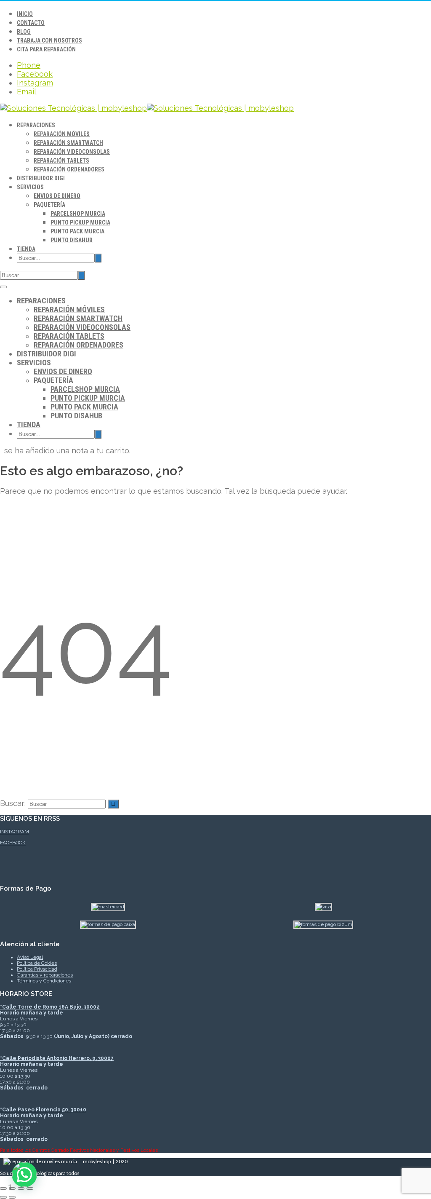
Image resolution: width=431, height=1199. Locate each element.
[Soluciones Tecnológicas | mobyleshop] (147, 108)
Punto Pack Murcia (77, 231)
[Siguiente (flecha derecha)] (12, 1197)
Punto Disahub (72, 240)
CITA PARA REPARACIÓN (46, 49)
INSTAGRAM (14, 832)
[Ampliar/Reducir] (3, 1188)
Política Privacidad (37, 969)
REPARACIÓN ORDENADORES (69, 169)
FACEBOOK (13, 843)
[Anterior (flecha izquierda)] (3, 1197)
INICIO (25, 14)
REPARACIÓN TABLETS (61, 160)
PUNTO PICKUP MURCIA (80, 222)
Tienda (26, 249)
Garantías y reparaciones (45, 975)
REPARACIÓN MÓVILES (62, 134)
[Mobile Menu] (3, 287)
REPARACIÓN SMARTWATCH (68, 142)
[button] (24, 1174)
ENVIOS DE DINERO (57, 196)
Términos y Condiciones (44, 981)
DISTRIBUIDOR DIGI (41, 178)
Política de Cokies (37, 963)
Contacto (31, 22)
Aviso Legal (30, 957)
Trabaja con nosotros (49, 40)
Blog (24, 31)
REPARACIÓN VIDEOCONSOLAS (72, 151)
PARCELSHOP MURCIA (78, 213)
